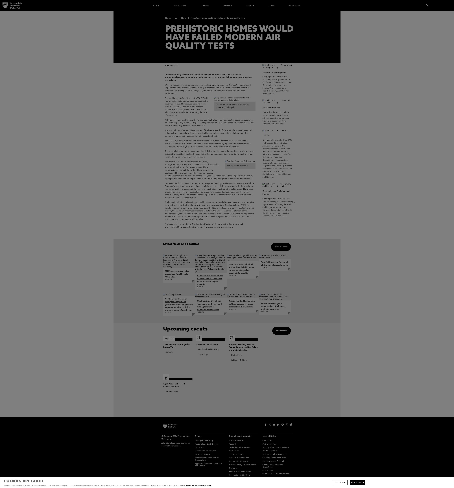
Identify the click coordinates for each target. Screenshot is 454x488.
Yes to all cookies (357, 482)
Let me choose (340, 482)
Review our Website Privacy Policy (198, 485)
